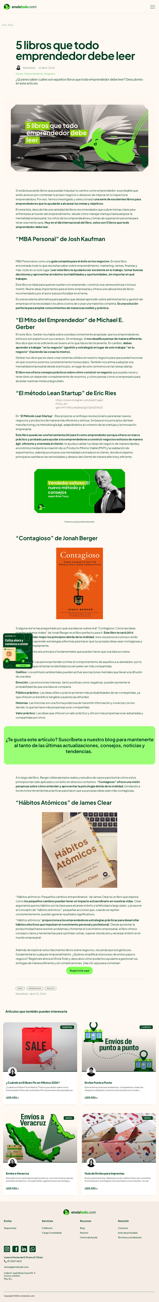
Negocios (49, 73)
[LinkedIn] (24, 1249)
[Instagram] (7, 1249)
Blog (10, 25)
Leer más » (12, 1097)
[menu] (152, 6)
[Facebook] (15, 1249)
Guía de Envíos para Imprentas (104, 1173)
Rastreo (84, 1232)
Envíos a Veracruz (17, 1173)
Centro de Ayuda (88, 1237)
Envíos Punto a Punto (98, 1082)
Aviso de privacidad (127, 1232)
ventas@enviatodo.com (16, 1266)
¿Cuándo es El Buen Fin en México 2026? (33, 1082)
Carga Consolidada (52, 1232)
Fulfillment (47, 1228)
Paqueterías (10, 1228)
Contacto (123, 1228)
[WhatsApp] (33, 1249)
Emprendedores (33, 73)
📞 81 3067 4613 (13, 1261)
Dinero (19, 73)
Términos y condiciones (130, 1237)
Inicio (4, 25)
